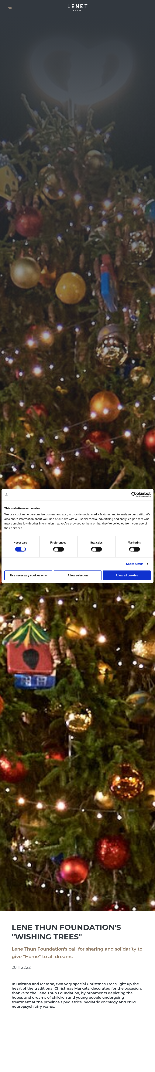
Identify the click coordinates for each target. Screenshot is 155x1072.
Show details (134, 563)
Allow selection (77, 575)
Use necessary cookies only (28, 575)
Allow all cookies (127, 575)
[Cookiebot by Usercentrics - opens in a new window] (134, 494)
